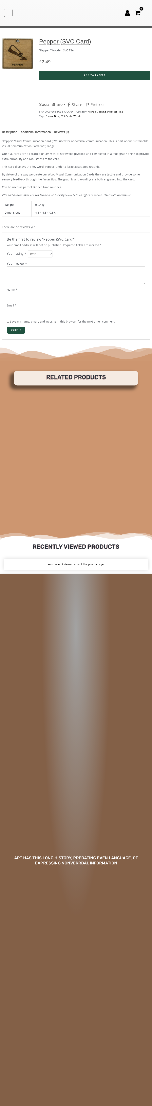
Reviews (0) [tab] (61, 132)
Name (12, 289)
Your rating (16, 253)
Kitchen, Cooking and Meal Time (105, 111)
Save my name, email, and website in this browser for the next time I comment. (62, 321)
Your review (17, 263)
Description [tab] (9, 132)
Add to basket (94, 75)
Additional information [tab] (36, 132)
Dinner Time (52, 116)
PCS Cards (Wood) (71, 116)
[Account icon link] (127, 13)
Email (11, 305)
